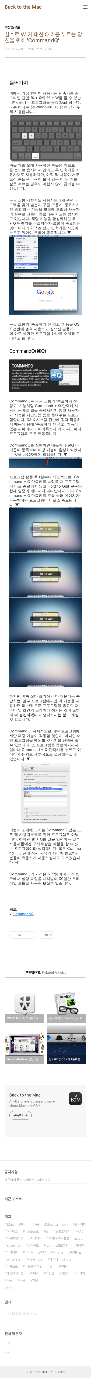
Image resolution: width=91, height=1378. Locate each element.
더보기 (8, 1288)
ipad (79, 1238)
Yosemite (14, 1245)
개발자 (65, 1273)
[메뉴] (85, 7)
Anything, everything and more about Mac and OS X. (32, 1104)
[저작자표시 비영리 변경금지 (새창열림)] (62, 935)
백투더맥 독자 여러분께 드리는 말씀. (28, 1180)
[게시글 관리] (31, 935)
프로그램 (62, 1245)
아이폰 (29, 1252)
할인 (43, 1252)
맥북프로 (12, 1266)
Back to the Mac (23, 7)
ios (48, 1245)
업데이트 (33, 1245)
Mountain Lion (57, 1224)
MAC (80, 1231)
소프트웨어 (63, 1231)
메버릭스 (75, 1252)
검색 (81, 1313)
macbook (32, 1231)
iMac (10, 1224)
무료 (22, 1280)
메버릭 (34, 1273)
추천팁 (50, 1273)
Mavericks (35, 1259)
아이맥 (81, 1273)
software (14, 1259)
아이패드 (12, 1252)
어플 (36, 1224)
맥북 (23, 1224)
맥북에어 (36, 1238)
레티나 (54, 1259)
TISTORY (47, 1372)
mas (10, 1280)
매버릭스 (12, 1231)
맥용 (35, 1280)
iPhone (58, 1252)
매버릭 (63, 1266)
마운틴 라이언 (33, 1266)
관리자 (61, 1372)
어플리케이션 (15, 1238)
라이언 (79, 1245)
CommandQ (23, 914)
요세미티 (80, 1224)
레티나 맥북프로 (59, 1238)
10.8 (68, 1259)
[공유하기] (25, 935)
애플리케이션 (15, 1273)
